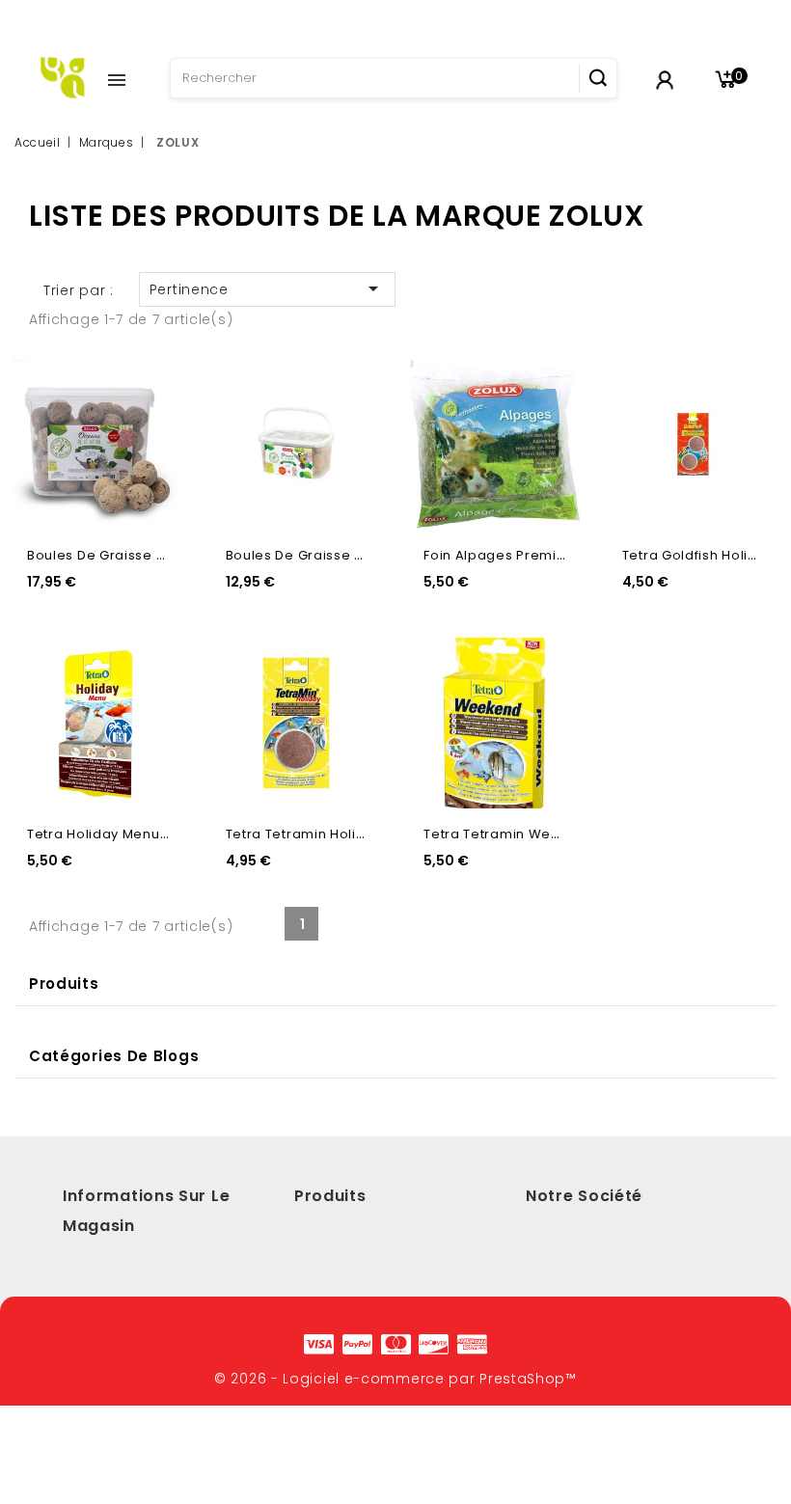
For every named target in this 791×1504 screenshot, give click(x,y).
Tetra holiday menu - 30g (114, 834)
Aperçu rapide (152, 382)
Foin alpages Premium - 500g (525, 555)
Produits (64, 983)
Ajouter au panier (152, 423)
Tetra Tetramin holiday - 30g (324, 834)
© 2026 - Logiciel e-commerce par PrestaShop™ (395, 1378)
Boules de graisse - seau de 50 (136, 555)
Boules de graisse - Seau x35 (328, 555)
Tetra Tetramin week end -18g (526, 834)
